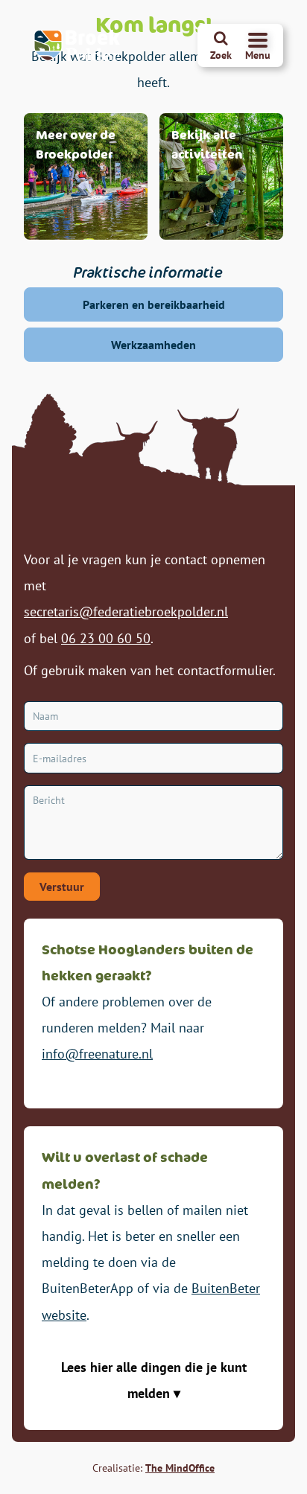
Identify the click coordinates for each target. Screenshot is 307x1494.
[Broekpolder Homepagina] (77, 45)
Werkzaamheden (153, 344)
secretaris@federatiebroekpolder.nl (126, 611)
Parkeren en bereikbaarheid (154, 304)
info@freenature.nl (97, 1054)
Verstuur (61, 886)
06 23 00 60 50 (106, 638)
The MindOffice (180, 1468)
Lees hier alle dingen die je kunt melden (154, 1380)
